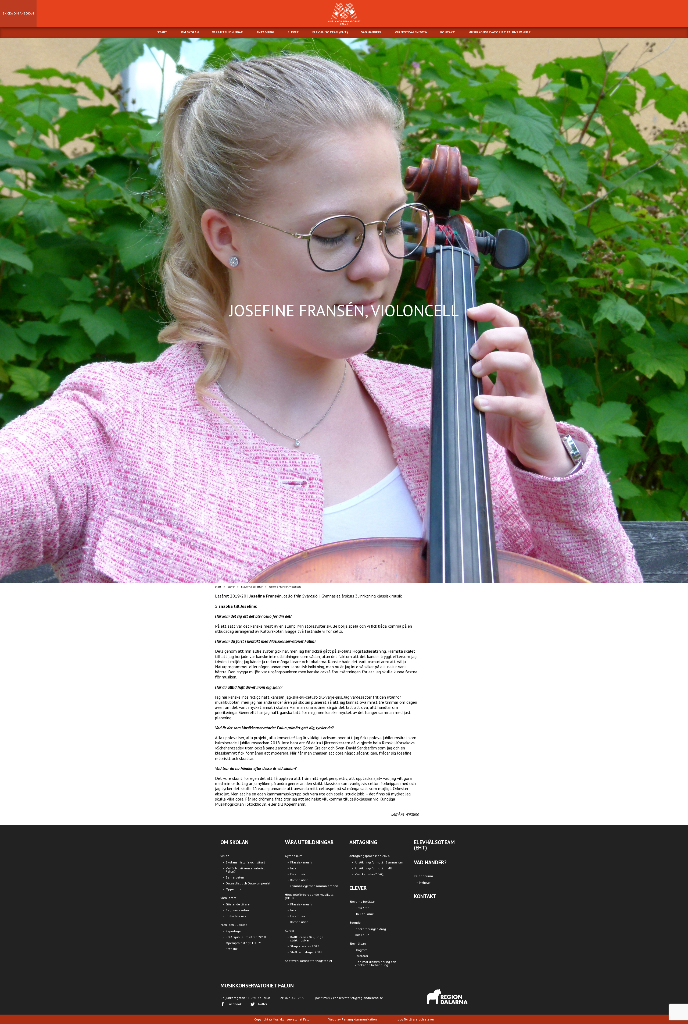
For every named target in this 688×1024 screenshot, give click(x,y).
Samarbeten (235, 877)
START (162, 32)
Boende (355, 922)
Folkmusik (297, 874)
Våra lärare (228, 898)
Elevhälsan (357, 943)
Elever (231, 586)
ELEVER (293, 32)
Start (218, 586)
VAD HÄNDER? (371, 32)
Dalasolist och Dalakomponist (248, 883)
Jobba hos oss (236, 916)
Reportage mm (237, 931)
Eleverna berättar (252, 586)
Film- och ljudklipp (234, 925)
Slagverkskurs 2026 (304, 946)
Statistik (232, 949)
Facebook (234, 1004)
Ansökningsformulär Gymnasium (379, 862)
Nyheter (425, 882)
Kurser (289, 931)
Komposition (299, 880)
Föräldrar (361, 956)
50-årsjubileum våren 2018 (246, 937)
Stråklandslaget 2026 (306, 952)
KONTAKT (447, 32)
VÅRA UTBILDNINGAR (227, 32)
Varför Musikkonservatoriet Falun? (245, 869)
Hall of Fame (364, 914)
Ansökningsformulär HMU (373, 868)
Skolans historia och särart (245, 862)
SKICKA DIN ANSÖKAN (18, 13)
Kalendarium (423, 876)
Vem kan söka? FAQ (369, 874)
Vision (224, 856)
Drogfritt (361, 950)
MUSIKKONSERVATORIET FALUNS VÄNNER (499, 32)
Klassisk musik (301, 862)
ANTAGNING (265, 32)
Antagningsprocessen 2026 (369, 856)
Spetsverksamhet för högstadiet (308, 961)
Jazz (293, 868)
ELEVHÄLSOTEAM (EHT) (330, 32)
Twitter (262, 1004)
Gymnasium (294, 856)
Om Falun (362, 935)
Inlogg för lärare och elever (414, 1019)
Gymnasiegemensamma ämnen (314, 886)
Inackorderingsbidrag (370, 929)
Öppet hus (233, 889)
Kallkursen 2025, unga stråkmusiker (306, 938)
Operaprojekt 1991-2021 (244, 943)
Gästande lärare (238, 904)
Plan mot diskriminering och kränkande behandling (375, 963)
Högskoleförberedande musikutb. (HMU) (309, 896)
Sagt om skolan (237, 910)
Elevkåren (362, 908)
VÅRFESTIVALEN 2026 (411, 32)
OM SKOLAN (190, 32)
